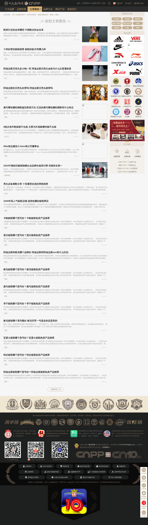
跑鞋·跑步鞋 (127, 23)
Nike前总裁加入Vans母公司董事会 (21, 146)
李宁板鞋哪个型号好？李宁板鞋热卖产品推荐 (26, 303)
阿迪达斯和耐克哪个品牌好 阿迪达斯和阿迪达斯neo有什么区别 (35, 252)
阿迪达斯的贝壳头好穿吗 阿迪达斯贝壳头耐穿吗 (28, 88)
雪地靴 (116, 28)
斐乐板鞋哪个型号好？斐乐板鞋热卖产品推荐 (26, 235)
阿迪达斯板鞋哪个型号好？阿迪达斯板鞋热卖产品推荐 (31, 372)
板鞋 (57, 15)
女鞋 (127, 28)
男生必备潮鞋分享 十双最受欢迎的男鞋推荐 (25, 184)
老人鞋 (7, 136)
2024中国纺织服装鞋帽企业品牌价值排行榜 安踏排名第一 (32, 165)
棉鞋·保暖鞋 (116, 23)
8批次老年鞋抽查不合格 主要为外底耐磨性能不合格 (29, 127)
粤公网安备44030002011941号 (110, 482)
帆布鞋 (137, 19)
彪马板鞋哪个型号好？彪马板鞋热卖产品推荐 (26, 286)
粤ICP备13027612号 (92, 482)
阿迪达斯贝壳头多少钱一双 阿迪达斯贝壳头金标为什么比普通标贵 (37, 68)
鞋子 (6, 39)
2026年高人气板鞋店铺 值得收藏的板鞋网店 (26, 201)
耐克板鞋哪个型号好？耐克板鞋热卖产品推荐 (26, 269)
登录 (103, 3)
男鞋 (137, 28)
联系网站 (106, 447)
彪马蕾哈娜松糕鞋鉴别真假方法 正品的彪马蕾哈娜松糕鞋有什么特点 (38, 107)
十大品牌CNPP (19, 15)
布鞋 (137, 23)
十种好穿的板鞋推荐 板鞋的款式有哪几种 (24, 49)
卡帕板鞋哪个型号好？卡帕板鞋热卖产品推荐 (26, 218)
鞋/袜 (52, 15)
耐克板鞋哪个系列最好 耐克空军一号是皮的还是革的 (30, 320)
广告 (142, 140)
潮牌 (6, 156)
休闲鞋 (127, 19)
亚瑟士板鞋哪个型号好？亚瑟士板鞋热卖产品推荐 (28, 337)
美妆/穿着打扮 (43, 15)
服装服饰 (7, 175)
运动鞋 (116, 19)
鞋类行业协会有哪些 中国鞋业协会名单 (23, 30)
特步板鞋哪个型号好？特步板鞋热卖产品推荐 (26, 355)
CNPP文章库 (31, 15)
